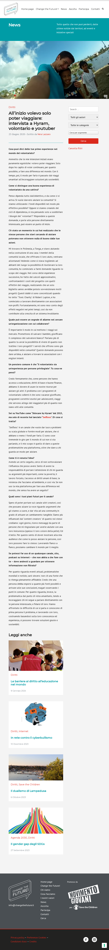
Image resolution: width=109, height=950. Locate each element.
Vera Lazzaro (44, 134)
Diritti (12, 107)
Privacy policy (17, 937)
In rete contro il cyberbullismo (31, 737)
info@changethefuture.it (21, 905)
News (64, 9)
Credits (33, 941)
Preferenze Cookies (36, 937)
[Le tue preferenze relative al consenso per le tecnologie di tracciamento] (104, 945)
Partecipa (84, 9)
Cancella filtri (75, 148)
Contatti (95, 9)
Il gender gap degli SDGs (28, 844)
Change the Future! (46, 9)
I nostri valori (47, 897)
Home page (27, 9)
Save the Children (29, 784)
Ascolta (73, 9)
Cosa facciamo (48, 893)
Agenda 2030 (19, 837)
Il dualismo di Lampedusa (28, 790)
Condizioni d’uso (19, 941)
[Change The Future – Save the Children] (11, 9)
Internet (23, 731)
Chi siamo (45, 889)
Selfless (47, 417)
